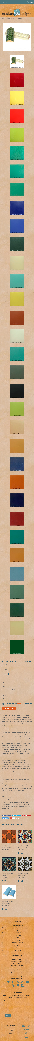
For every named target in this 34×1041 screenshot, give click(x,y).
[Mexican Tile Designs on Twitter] (8, 982)
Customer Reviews (18, 925)
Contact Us (18, 932)
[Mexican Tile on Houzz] (13, 985)
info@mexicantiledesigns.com (17, 972)
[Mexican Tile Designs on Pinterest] (18, 982)
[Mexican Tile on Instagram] (22, 985)
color (3, 686)
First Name (8, 1008)
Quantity (4, 695)
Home (2, 18)
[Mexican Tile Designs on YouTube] (27, 982)
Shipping (18, 930)
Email (19, 703)
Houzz (18, 818)
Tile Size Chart (18, 950)
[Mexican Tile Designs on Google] (22, 982)
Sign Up (8, 1015)
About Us (17, 927)
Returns (18, 937)
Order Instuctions (18, 945)
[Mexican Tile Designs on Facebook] (13, 982)
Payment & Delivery (17, 943)
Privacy (18, 940)
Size (3, 680)
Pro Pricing (18, 935)
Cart (31, 2)
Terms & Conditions (17, 948)
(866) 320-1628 (17, 970)
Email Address (8, 1001)
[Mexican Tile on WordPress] (18, 985)
